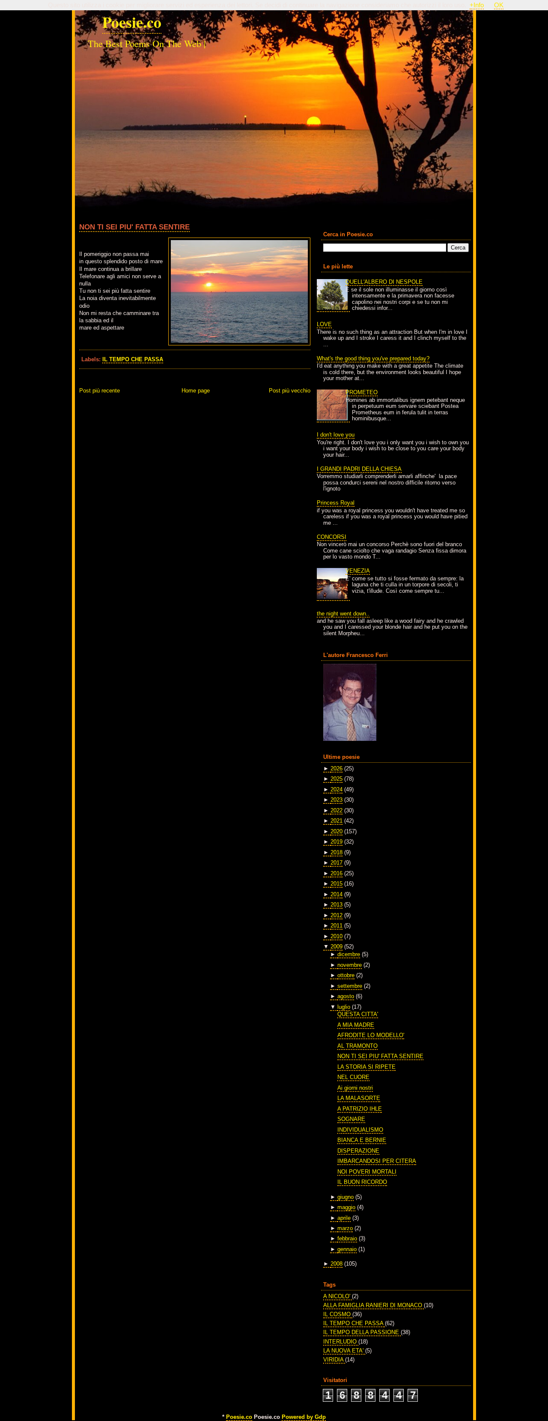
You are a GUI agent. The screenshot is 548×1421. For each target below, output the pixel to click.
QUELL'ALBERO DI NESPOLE (384, 282)
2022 (336, 810)
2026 (336, 768)
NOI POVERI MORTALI (366, 1171)
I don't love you (335, 434)
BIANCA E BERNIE (361, 1140)
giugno (345, 1197)
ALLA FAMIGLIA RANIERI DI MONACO (373, 1305)
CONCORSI (331, 537)
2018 (336, 852)
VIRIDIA (334, 1359)
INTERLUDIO (340, 1341)
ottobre (345, 975)
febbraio (347, 1238)
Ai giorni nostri (355, 1088)
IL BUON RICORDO (362, 1182)
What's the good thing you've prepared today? (373, 358)
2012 (336, 915)
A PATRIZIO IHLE (359, 1109)
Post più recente (99, 390)
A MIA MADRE (355, 1025)
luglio (343, 1007)
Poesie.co (131, 22)
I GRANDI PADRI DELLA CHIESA (359, 469)
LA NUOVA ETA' (344, 1350)
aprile (344, 1218)
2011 (336, 925)
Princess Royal (335, 502)
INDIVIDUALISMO (360, 1130)
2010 (336, 936)
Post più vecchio (289, 390)
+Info (477, 5)
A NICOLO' (337, 1296)
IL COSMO (337, 1314)
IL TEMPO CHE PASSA (132, 359)
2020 (336, 831)
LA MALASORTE (358, 1098)
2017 (336, 862)
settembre (349, 986)
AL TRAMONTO (357, 1046)
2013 (336, 904)
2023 (336, 800)
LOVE (324, 324)
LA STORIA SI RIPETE (366, 1067)
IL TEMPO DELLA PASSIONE (362, 1332)
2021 (336, 821)
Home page (196, 390)
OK (498, 5)
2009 (336, 946)
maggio (346, 1207)
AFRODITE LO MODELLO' (370, 1035)
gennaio (347, 1249)
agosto (345, 996)
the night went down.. (343, 613)
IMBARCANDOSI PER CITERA (376, 1161)
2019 (336, 841)
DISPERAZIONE (358, 1151)
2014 (336, 894)
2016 (336, 873)
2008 (336, 1263)
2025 (336, 779)
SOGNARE (351, 1119)
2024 (336, 789)
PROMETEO (361, 392)
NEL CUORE (353, 1077)
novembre (349, 965)
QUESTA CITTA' (357, 1014)
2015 (336, 883)
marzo (345, 1228)
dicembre (348, 954)
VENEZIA (357, 571)
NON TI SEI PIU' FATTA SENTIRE (134, 227)
